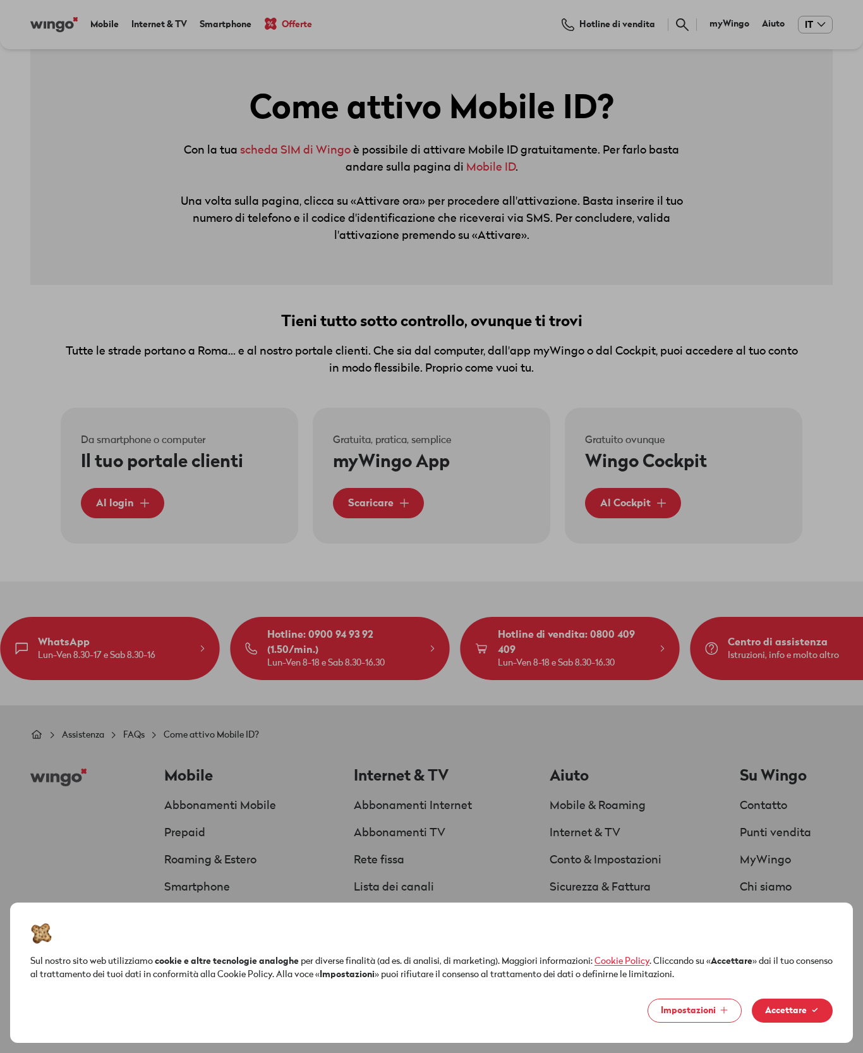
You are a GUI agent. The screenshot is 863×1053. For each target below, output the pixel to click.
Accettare (786, 1010)
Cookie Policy (621, 961)
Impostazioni (688, 1010)
